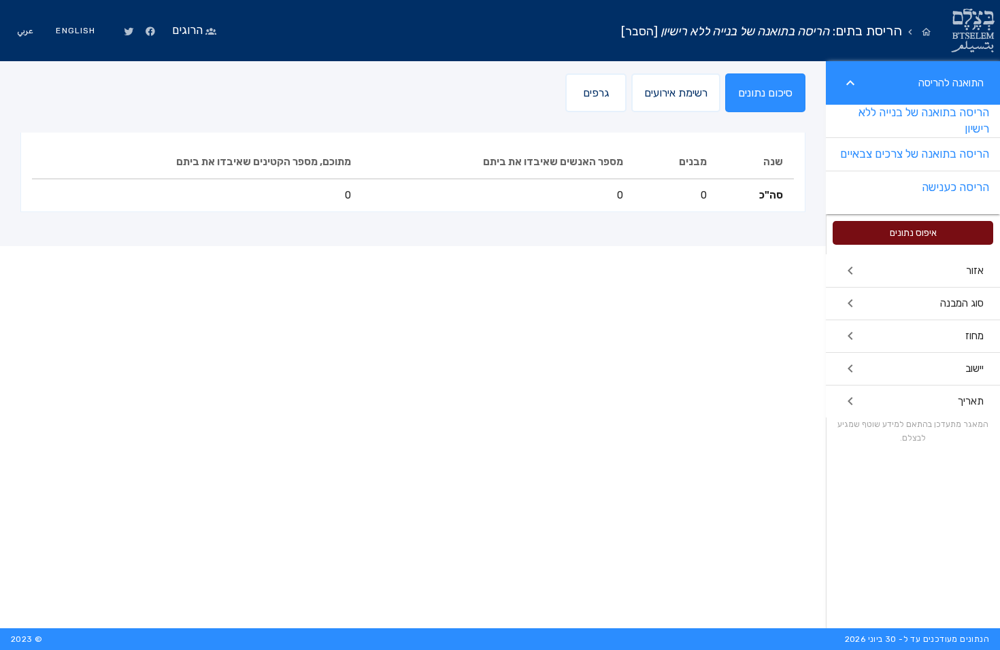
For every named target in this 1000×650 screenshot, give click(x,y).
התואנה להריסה (951, 83)
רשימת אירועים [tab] (675, 92)
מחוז (974, 336)
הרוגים (187, 30)
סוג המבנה (962, 303)
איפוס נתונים (913, 233)
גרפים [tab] (596, 92)
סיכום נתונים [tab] (765, 92)
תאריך (971, 401)
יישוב (974, 368)
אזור (975, 270)
